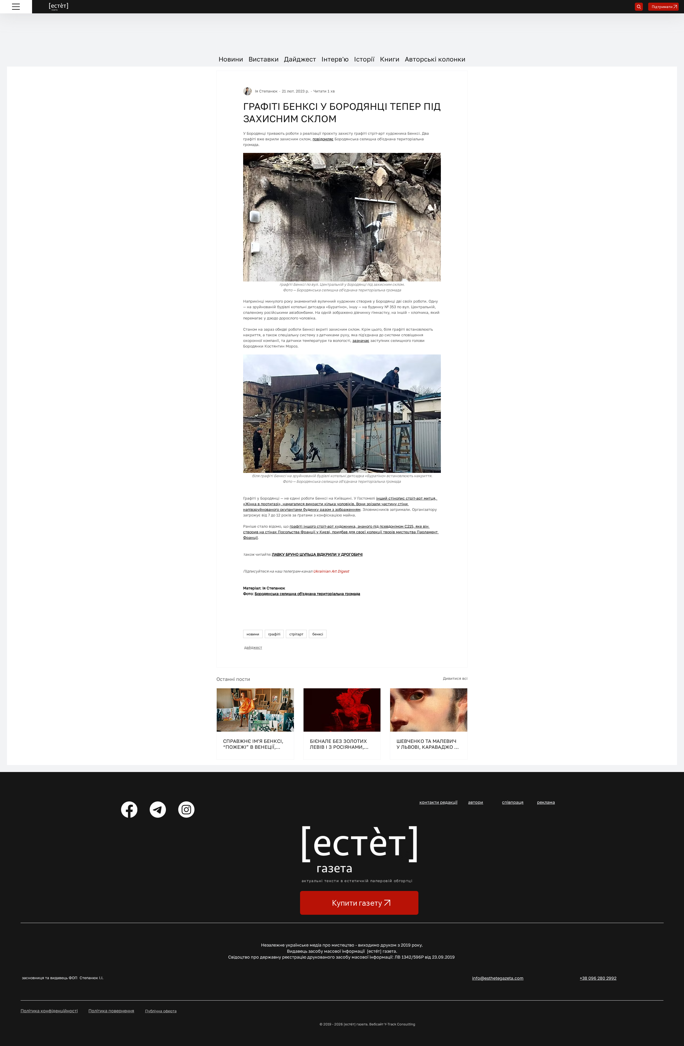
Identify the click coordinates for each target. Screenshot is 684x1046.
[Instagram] (186, 809)
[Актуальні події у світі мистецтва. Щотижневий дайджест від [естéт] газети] (255, 710)
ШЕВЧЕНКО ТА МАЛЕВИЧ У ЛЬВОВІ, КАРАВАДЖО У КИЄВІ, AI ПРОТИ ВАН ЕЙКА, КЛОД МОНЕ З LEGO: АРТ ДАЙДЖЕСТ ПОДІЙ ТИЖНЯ (427, 744)
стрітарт (296, 634)
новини (253, 634)
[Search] (639, 7)
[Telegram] (158, 809)
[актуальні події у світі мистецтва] (428, 710)
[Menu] (16, 7)
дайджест (253, 647)
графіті (274, 634)
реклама (546, 802)
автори (475, 802)
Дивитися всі (455, 678)
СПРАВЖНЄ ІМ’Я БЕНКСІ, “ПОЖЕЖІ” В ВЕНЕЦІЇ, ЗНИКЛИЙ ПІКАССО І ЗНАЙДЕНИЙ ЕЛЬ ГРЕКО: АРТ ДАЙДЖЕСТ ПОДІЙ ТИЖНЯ (253, 744)
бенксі (317, 634)
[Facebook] (129, 809)
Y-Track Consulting (399, 1024)
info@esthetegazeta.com (497, 978)
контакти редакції (438, 802)
